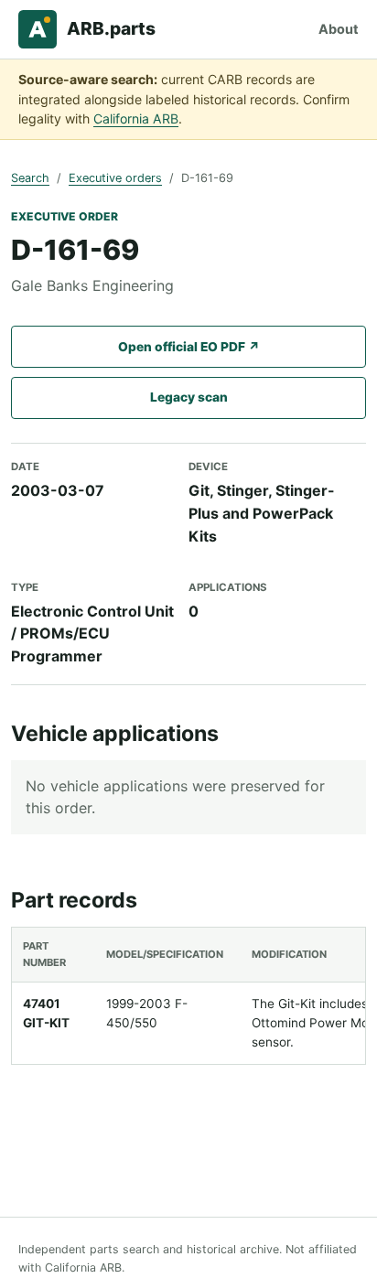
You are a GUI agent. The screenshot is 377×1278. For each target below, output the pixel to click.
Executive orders (115, 178)
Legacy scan (189, 397)
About (338, 29)
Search (30, 178)
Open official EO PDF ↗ (189, 346)
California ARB (135, 118)
